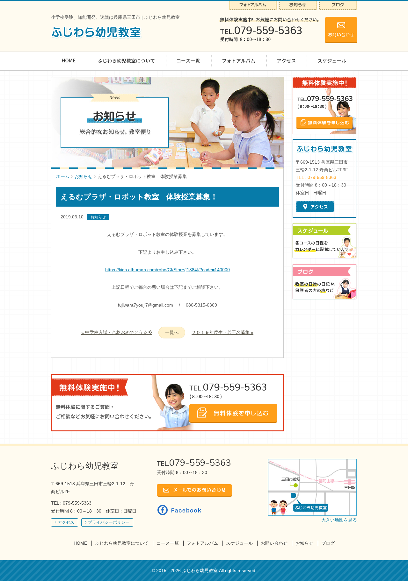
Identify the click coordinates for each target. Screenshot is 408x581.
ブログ (328, 543)
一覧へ (171, 332)
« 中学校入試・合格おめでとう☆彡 (116, 332)
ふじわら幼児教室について (122, 543)
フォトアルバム (202, 543)
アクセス (66, 522)
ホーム (62, 176)
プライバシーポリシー (108, 522)
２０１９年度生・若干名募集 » (222, 332)
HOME (80, 543)
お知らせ (83, 176)
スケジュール (239, 543)
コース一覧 (168, 543)
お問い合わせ (274, 543)
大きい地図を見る (339, 519)
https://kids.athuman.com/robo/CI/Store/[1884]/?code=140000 (167, 269)
